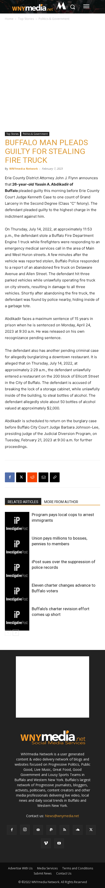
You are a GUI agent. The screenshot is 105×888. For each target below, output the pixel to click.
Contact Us (63, 873)
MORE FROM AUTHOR (61, 502)
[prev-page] (8, 633)
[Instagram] (25, 830)
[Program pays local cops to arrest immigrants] (17, 524)
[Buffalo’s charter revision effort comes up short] (17, 618)
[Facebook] (10, 477)
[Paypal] (51, 830)
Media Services (47, 868)
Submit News (43, 873)
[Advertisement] (52, 76)
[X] (21, 477)
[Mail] (38, 830)
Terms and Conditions (77, 868)
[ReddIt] (32, 477)
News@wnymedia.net (62, 815)
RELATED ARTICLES (23, 502)
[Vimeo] (46, 843)
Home (9, 19)
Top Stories (26, 19)
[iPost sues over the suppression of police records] (17, 571)
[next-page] (16, 633)
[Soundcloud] (78, 830)
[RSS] (64, 830)
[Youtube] (59, 843)
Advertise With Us (20, 868)
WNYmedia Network (23, 168)
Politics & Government (54, 19)
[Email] (43, 477)
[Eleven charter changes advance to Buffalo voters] (17, 595)
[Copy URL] (55, 477)
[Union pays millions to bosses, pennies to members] (17, 547)
